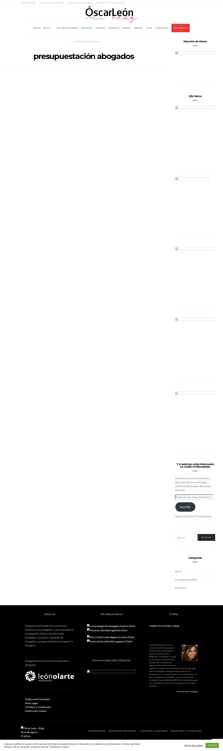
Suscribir (185, 507)
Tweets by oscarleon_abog (164, 625)
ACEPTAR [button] (212, 745)
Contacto (161, 28)
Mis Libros (180, 28)
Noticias (86, 28)
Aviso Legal (31, 703)
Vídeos (138, 28)
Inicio (36, 28)
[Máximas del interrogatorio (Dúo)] (107, 629)
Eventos (114, 28)
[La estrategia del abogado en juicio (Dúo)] (111, 625)
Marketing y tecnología (110, 2)
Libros (126, 28)
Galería (100, 28)
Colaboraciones (67, 28)
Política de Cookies (36, 710)
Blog (47, 28)
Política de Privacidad (37, 699)
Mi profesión (28, 2)
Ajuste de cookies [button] (193, 745)
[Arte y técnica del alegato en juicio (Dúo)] (111, 636)
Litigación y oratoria (80, 2)
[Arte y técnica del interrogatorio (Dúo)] (109, 641)
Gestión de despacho (51, 2)
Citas (149, 28)
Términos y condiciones (38, 706)
